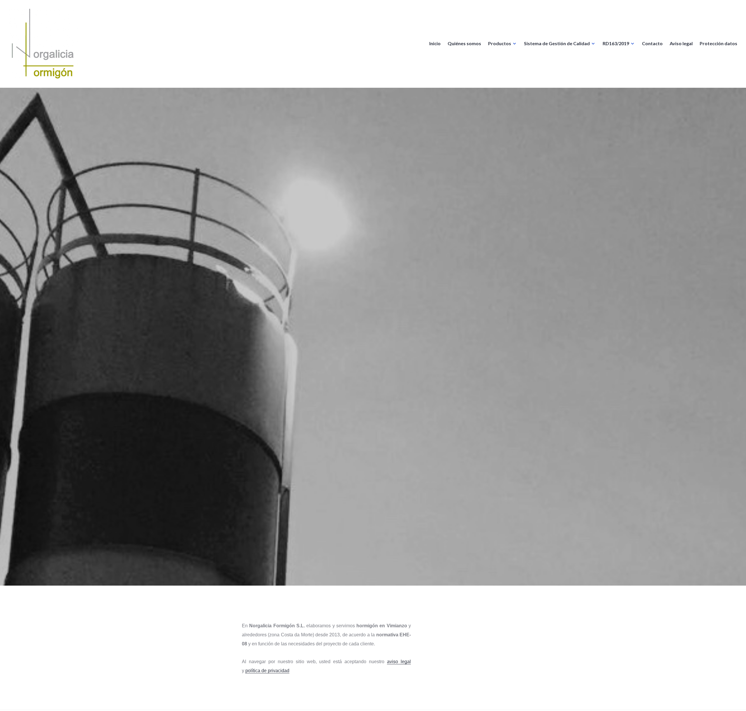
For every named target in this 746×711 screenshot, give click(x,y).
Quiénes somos (464, 43)
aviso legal (399, 661)
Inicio (435, 43)
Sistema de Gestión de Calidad (557, 43)
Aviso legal (681, 43)
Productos (499, 43)
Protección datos (718, 43)
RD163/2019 (616, 43)
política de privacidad (267, 670)
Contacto (652, 43)
